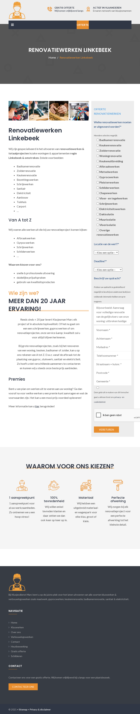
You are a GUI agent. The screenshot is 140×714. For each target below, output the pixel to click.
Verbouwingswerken (22, 636)
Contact (15, 641)
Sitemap (23, 709)
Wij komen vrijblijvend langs (68, 10)
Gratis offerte (18, 651)
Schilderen (16, 656)
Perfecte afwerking (118, 499)
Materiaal (86, 497)
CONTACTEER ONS (23, 686)
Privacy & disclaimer (40, 709)
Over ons (16, 632)
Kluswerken (17, 627)
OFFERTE (83, 24)
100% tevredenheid (54, 499)
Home (14, 622)
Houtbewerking (19, 646)
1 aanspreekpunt (22, 497)
